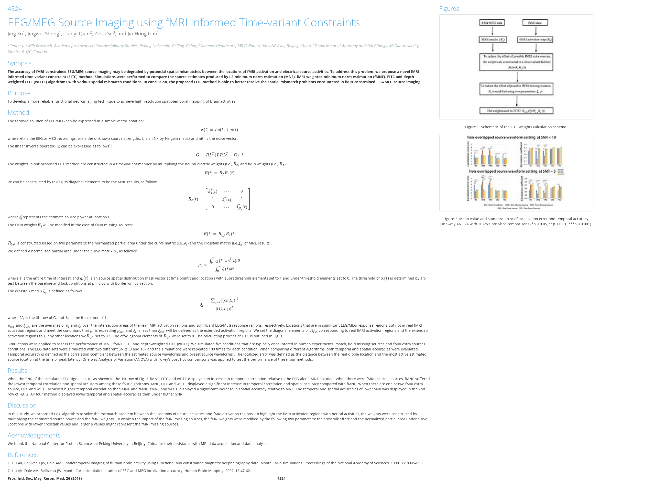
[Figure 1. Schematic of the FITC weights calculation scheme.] (516, 66)
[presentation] (219, 129)
